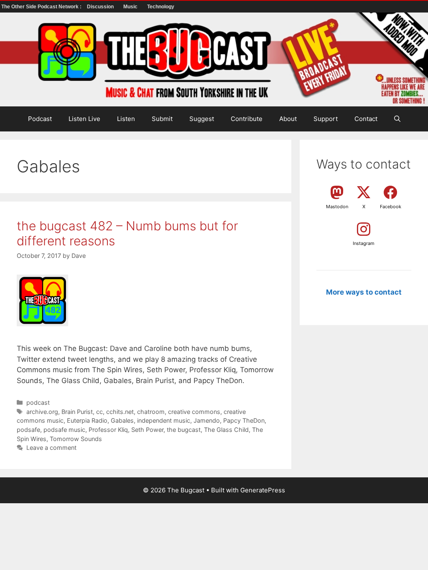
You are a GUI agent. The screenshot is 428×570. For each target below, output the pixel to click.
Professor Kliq (108, 429)
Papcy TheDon (244, 420)
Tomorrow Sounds (76, 438)
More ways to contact (364, 292)
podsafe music (64, 429)
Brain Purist (77, 411)
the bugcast (184, 429)
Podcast (40, 119)
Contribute (246, 119)
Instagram (363, 243)
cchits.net (120, 411)
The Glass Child (226, 429)
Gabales (122, 420)
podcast (38, 402)
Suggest (201, 119)
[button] (397, 118)
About (288, 119)
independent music (163, 420)
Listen (126, 119)
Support (325, 119)
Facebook (390, 206)
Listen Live (84, 119)
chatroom (151, 411)
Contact (365, 119)
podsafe (28, 429)
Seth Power (147, 429)
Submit (162, 119)
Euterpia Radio (87, 420)
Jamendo (207, 420)
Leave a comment (51, 447)
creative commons (194, 411)
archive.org (42, 411)
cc (99, 411)
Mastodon (337, 206)
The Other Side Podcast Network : (42, 7)
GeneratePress (262, 490)
